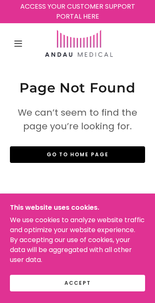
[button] (18, 43)
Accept (77, 282)
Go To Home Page (78, 154)
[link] (79, 43)
